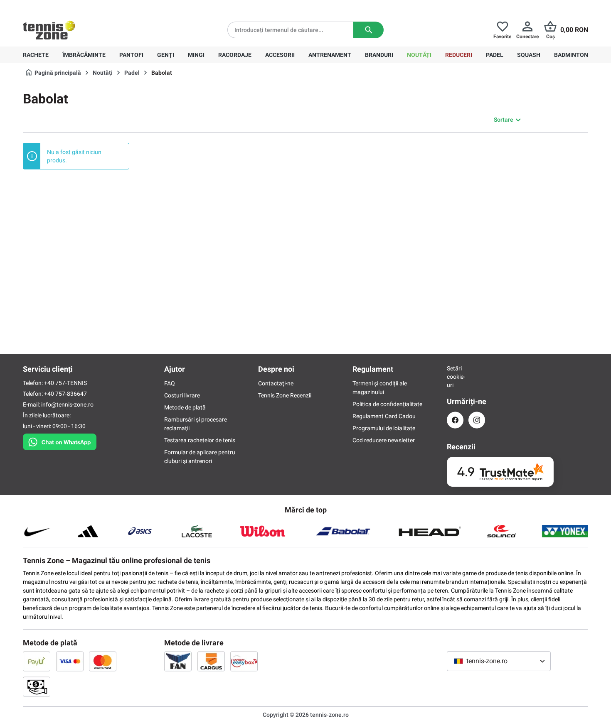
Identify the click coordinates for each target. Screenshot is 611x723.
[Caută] (368, 30)
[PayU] (36, 661)
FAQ (169, 383)
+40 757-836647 (69, 6)
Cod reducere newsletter (383, 440)
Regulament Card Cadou (384, 416)
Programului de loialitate (383, 428)
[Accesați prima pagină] (49, 29)
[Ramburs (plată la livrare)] (36, 686)
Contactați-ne (275, 383)
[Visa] (70, 661)
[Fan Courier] (178, 661)
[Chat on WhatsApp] (59, 440)
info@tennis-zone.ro (67, 404)
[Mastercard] (102, 661)
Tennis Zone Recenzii (284, 395)
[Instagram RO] (476, 420)
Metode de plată (185, 407)
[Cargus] (211, 661)
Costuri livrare (182, 395)
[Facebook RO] (455, 420)
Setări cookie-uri (455, 376)
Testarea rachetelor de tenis (199, 440)
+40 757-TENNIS (65, 383)
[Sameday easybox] (244, 661)
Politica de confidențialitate (387, 404)
